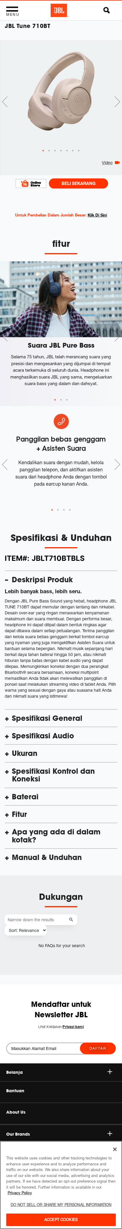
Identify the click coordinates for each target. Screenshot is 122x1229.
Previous (4, 101)
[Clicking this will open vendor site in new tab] (31, 183)
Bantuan (15, 1091)
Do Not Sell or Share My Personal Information (61, 1204)
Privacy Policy (20, 1192)
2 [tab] (61, 400)
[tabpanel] (61, 94)
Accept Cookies (61, 1219)
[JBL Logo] (59, 10)
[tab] (43, 151)
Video (107, 162)
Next (117, 101)
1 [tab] (55, 400)
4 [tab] (70, 510)
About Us (15, 1112)
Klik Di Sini (97, 215)
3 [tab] (67, 400)
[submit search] (72, 920)
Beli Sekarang (79, 183)
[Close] (114, 1149)
